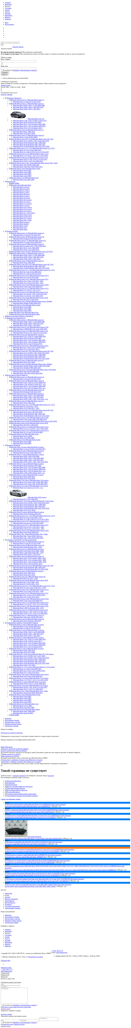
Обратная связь (6, 967)
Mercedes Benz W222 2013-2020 (24, 133)
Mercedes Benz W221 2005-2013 (24, 132)
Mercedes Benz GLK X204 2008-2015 (26, 532)
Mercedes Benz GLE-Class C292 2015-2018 (27, 412)
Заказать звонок (17, 47)
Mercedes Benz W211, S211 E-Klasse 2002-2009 (29, 124)
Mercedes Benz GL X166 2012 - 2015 (25, 406)
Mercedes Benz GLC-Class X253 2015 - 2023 (28, 283)
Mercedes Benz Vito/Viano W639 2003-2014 (27, 167)
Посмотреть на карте (35, 957)
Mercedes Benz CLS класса (22, 211)
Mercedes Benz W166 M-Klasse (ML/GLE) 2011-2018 (31, 146)
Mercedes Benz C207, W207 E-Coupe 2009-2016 (29, 336)
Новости (8, 19)
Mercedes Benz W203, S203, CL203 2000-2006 (29, 105)
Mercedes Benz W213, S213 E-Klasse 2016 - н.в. (29, 388)
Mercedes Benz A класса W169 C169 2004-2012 (29, 449)
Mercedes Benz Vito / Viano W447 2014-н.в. (28, 536)
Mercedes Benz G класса (21, 205)
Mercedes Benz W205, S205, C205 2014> (27, 109)
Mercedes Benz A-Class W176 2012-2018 (27, 102)
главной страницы (19, 776)
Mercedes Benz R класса (21, 222)
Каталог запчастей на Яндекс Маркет (14, 751)
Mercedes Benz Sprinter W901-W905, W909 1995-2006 (31, 366)
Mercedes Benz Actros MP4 (22, 176)
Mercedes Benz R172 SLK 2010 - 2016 (26, 584)
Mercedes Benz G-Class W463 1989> (25, 137)
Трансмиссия (20, 788)
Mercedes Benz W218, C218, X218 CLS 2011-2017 (30, 159)
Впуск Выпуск (22, 790)
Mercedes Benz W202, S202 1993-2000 (26, 456)
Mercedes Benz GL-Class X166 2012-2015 (27, 274)
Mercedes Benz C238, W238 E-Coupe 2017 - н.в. (29, 384)
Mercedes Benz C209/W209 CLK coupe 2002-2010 (30, 329)
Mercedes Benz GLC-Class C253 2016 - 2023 (28, 281)
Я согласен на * (20, 1005)
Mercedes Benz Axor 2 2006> (23, 436)
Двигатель (17, 781)
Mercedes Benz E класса (21, 192)
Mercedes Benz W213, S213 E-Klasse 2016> (28, 128)
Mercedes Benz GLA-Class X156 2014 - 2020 (28, 591)
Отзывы (8, 13)
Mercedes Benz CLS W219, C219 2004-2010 (28, 296)
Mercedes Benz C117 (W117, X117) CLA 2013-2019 (30, 155)
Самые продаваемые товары (11, 799)
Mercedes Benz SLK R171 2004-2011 (25, 425)
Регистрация (9, 24)
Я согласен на (20, 70)
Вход (6, 22)
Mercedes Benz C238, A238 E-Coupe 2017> (27, 641)
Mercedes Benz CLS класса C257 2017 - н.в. (28, 488)
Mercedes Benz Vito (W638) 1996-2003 (26, 165)
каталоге (51, 776)
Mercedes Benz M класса (21, 194)
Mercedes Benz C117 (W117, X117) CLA (27, 290)
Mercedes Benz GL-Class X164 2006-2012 (27, 150)
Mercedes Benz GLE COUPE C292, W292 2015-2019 (31, 141)
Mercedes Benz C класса (21, 191)
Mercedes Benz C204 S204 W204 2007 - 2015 (28, 553)
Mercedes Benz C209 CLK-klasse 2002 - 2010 (28, 608)
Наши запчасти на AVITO (10, 756)
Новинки (8, 718)
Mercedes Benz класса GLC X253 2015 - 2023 (28, 529)
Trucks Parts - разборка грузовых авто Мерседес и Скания (21, 762)
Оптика (14, 785)
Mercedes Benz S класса (21, 196)
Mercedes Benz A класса (21, 187)
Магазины (8, 15)
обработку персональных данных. (25, 70)
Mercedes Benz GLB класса (22, 216)
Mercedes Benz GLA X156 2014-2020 (25, 277)
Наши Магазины (6, 747)
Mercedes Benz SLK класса (22, 200)
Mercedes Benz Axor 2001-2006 (23, 179)
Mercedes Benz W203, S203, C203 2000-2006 (28, 395)
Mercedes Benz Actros (20, 226)
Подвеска (16, 792)
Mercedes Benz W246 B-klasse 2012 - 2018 (27, 547)
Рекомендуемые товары (13, 724)
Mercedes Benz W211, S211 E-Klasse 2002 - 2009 (29, 560)
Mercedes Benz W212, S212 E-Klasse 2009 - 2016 (29, 562)
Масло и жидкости (26, 786)
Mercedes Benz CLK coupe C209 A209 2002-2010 (30, 419)
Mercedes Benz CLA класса (22, 203)
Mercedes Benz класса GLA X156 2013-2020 (28, 523)
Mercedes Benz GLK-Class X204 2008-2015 (28, 286)
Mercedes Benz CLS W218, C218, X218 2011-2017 (30, 294)
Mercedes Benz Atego (20, 229)
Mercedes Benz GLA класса (22, 209)
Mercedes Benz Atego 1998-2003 (24, 711)
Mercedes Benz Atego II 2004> (23, 713)
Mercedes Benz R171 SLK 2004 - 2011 (26, 582)
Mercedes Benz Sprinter (21, 224)
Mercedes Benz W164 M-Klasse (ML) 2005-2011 (29, 144)
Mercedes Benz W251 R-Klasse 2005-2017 (27, 514)
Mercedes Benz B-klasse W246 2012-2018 (27, 239)
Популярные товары (12, 720)
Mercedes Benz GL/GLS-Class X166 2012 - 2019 (29, 588)
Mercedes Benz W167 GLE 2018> (24, 510)
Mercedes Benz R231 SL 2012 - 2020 (25, 578)
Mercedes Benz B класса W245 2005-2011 (27, 452)
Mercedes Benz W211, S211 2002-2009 (26, 248)
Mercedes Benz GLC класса (22, 218)
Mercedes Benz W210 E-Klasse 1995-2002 (27, 122)
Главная (7, 2)
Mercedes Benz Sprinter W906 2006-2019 (27, 303)
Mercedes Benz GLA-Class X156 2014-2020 (28, 432)
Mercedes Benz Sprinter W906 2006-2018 (27, 368)
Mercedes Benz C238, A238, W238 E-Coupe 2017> (30, 120)
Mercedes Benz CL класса (21, 202)
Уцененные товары (11, 726)
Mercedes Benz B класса (21, 189)
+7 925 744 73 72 (6, 47)
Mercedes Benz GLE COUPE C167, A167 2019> (29, 656)
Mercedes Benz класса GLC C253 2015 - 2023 (28, 527)
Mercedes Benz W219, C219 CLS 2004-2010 (28, 161)
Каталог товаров (6, 94)
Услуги (7, 12)
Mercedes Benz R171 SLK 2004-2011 (25, 499)
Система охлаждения (28, 794)
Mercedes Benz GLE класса (22, 207)
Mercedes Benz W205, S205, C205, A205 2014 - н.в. (30, 399)
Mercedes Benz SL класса (21, 198)
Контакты (8, 4)
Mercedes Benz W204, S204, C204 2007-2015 (28, 107)
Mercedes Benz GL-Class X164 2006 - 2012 (27, 517)
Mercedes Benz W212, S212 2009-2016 (26, 250)
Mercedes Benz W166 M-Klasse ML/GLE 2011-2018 (30, 569)
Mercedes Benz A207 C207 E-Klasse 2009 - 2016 (29, 558)
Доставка (8, 8)
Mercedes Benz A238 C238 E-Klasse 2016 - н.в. (29, 473)
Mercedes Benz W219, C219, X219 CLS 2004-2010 (30, 613)
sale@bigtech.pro (61, 952)
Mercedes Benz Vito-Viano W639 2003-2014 (28, 617)
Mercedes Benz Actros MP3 (22, 174)
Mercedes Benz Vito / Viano (22, 220)
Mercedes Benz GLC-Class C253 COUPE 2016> (29, 347)
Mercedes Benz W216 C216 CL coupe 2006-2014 (29, 683)
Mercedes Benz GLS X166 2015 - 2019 (26, 408)
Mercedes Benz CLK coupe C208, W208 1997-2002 (30, 482)
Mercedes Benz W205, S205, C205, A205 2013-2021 (30, 462)
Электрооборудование (30, 796)
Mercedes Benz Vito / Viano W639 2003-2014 (28, 538)
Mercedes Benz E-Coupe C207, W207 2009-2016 (29, 246)
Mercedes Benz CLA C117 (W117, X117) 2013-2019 (30, 429)
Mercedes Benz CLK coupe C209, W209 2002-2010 (30, 484)
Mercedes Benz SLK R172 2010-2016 (25, 299)
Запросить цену (19, 1024)
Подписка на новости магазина (12, 733)
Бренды (7, 17)
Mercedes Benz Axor (20, 227)
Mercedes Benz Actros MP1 (22, 170)
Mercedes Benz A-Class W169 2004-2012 (27, 626)
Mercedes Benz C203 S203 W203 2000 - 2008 (28, 551)
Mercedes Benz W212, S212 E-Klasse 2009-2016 (29, 126)
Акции (7, 10)
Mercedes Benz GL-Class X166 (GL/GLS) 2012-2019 (31, 152)
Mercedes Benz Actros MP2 (22, 172)
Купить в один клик (23, 1007)
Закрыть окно (5, 85)
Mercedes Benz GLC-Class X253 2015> (26, 349)
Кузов (13, 783)
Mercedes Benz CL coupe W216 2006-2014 (27, 242)
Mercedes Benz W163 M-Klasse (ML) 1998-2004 (29, 143)
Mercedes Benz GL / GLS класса (24, 213)
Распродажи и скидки (12, 722)
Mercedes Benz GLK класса (22, 215)
